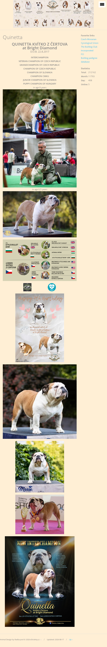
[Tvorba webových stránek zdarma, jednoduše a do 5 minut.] (41, 639)
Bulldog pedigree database (89, 60)
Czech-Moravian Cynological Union (89, 41)
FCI (82, 54)
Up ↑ (71, 639)
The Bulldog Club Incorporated (89, 48)
